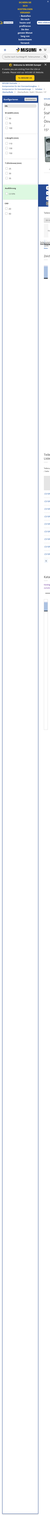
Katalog (47, 244)
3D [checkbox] (10, 213)
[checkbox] (20, 118)
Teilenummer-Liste (45, 244)
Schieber (38, 89)
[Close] (45, 64)
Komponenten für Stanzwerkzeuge (16, 89)
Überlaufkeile (7, 92)
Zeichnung (44, 244)
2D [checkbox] (10, 208)
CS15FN (12, 194)
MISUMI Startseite (9, 83)
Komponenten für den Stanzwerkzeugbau (19, 86)
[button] (25, 78)
